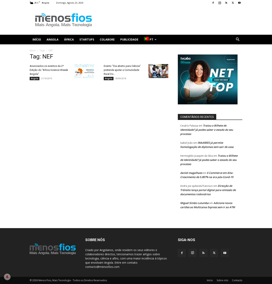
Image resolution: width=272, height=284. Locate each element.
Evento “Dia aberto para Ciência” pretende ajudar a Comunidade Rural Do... (122, 69)
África (69, 39)
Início (36, 39)
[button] (237, 40)
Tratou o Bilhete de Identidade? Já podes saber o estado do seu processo (206, 130)
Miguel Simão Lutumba (194, 203)
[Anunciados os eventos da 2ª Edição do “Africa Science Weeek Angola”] (84, 71)
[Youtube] (239, 3)
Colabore (107, 39)
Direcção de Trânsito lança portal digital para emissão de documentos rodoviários (208, 190)
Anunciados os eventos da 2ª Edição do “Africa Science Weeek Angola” (49, 69)
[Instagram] (220, 3)
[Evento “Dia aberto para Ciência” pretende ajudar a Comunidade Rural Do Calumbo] (158, 71)
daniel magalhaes (191, 173)
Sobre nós (222, 280)
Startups (86, 39)
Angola (53, 39)
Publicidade (129, 39)
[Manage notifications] (7, 277)
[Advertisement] (169, 20)
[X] (233, 3)
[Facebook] (213, 3)
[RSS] (226, 3)
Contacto (237, 280)
